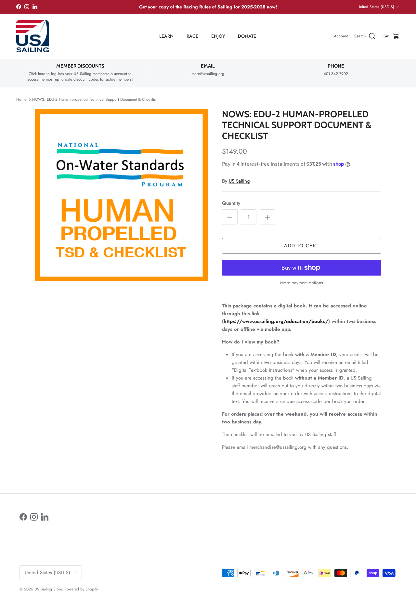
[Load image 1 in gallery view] (121, 195)
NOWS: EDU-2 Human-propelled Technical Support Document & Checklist (94, 99)
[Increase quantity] (267, 217)
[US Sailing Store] (32, 36)
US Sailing (239, 181)
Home (21, 99)
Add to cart (301, 245)
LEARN (166, 36)
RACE (192, 36)
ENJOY (218, 36)
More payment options (301, 283)
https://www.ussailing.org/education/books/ (276, 321)
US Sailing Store (48, 589)
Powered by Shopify (81, 589)
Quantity (231, 203)
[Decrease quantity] (230, 217)
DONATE (247, 36)
